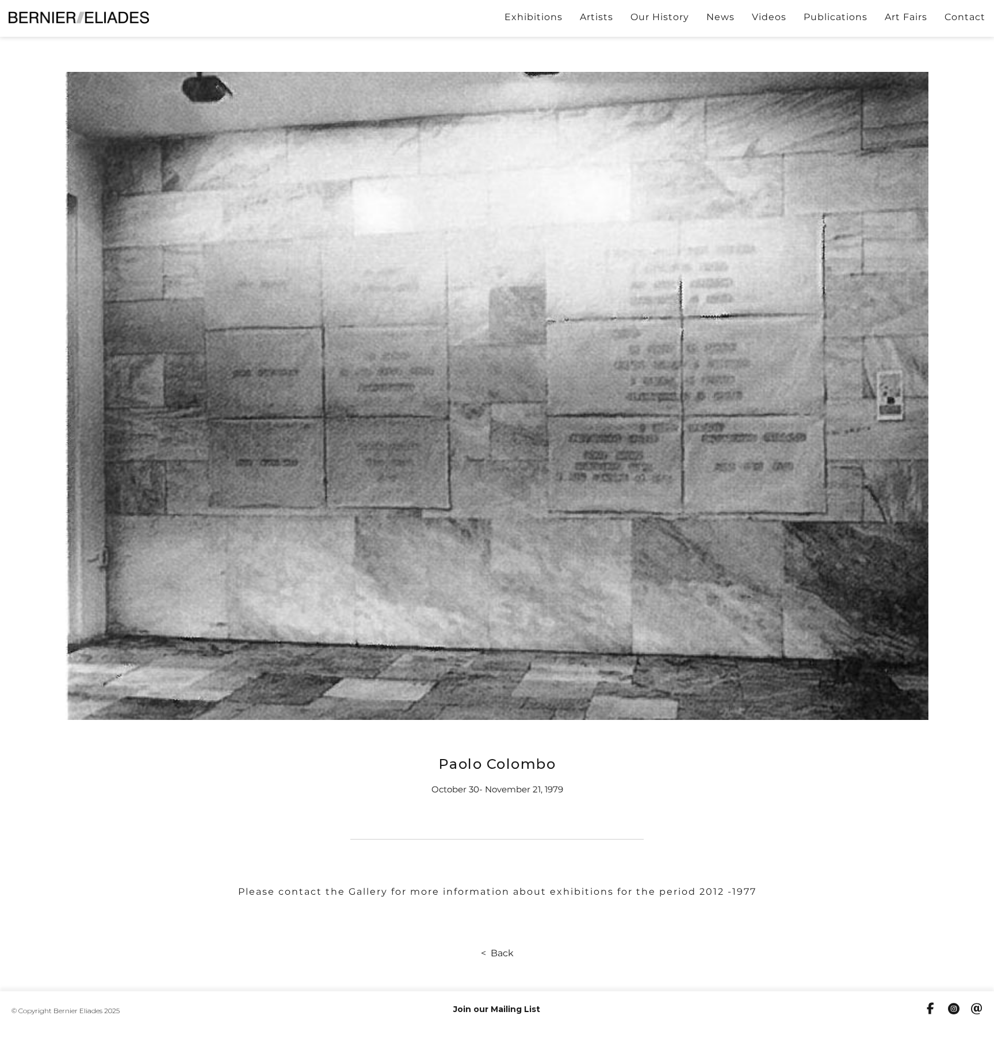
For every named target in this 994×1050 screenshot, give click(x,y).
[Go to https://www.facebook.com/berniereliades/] (930, 1010)
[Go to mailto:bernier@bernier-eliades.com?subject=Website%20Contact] (976, 1010)
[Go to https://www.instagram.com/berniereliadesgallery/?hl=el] (953, 1010)
